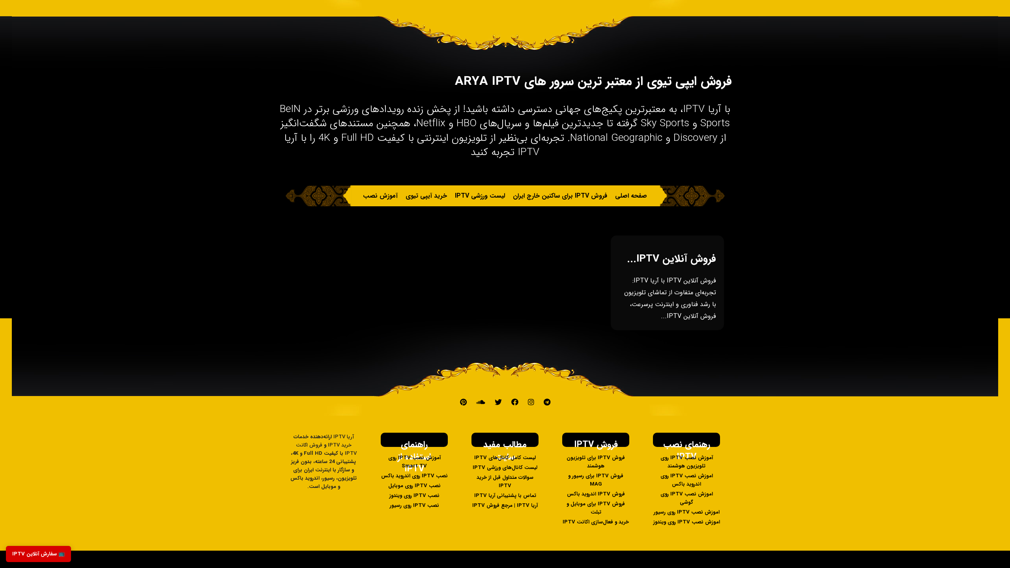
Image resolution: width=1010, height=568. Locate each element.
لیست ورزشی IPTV (480, 196)
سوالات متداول (469, 217)
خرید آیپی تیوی (426, 196)
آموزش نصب (380, 196)
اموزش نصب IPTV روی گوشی (686, 498)
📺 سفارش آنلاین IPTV (38, 554)
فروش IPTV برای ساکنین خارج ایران (560, 196)
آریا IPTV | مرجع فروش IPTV (505, 505)
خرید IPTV (546, 217)
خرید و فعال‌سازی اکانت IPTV (596, 522)
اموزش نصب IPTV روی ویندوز (686, 522)
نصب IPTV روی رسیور (414, 505)
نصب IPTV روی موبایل (414, 486)
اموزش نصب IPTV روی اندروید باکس (686, 480)
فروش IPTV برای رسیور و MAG (595, 480)
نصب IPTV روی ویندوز (414, 495)
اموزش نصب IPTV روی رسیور (687, 512)
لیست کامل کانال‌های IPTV (505, 458)
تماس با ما (510, 217)
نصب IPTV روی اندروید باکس (414, 476)
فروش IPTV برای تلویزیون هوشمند (596, 462)
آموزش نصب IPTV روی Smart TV (414, 462)
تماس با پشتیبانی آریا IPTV (505, 495)
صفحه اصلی (631, 196)
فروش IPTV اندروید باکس (596, 494)
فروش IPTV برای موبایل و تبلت (596, 508)
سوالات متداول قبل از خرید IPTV (505, 481)
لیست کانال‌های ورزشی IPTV (505, 467)
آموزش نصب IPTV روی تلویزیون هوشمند (686, 462)
